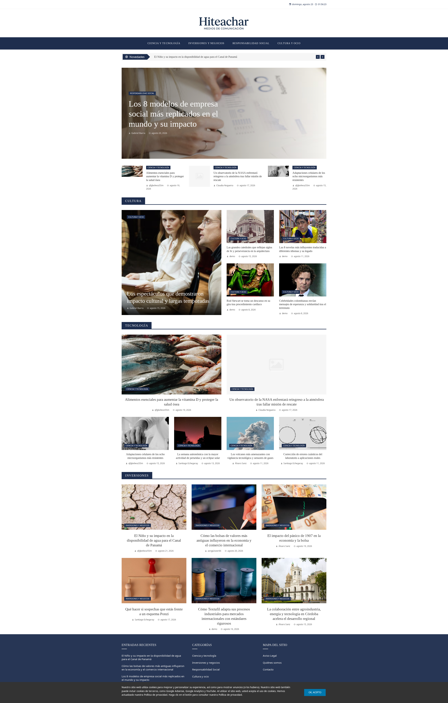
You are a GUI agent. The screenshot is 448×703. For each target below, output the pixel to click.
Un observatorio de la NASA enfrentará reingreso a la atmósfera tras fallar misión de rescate (238, 176)
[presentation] (318, 57)
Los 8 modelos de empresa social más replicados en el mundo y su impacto (153, 677)
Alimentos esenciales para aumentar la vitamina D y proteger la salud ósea (165, 176)
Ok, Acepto (315, 692)
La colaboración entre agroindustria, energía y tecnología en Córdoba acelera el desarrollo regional (294, 614)
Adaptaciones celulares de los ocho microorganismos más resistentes (308, 176)
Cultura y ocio (136, 217)
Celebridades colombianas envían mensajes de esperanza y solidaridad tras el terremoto (302, 304)
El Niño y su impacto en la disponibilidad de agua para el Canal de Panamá (154, 540)
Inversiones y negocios (137, 525)
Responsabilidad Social (142, 93)
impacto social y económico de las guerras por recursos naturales (175, 113)
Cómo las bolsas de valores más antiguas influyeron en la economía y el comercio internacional (206, 56)
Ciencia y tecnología (158, 167)
